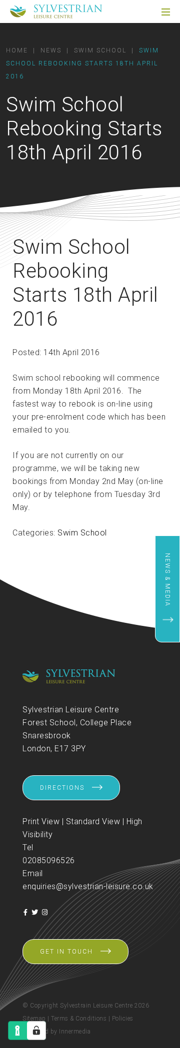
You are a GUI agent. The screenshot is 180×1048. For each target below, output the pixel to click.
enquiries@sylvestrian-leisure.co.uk (88, 886)
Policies (123, 1018)
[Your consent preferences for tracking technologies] (36, 1030)
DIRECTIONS (62, 787)
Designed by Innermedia (56, 1031)
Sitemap (34, 1018)
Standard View (93, 821)
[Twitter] (35, 912)
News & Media (167, 580)
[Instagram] (45, 912)
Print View (41, 821)
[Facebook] (26, 912)
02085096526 (48, 860)
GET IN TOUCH (66, 951)
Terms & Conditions (78, 1018)
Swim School (82, 532)
